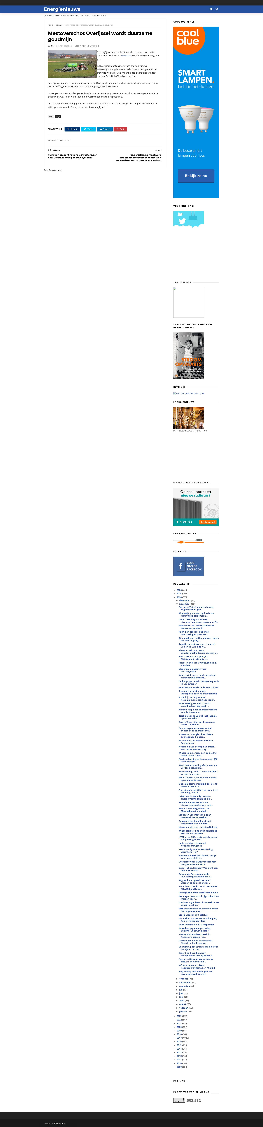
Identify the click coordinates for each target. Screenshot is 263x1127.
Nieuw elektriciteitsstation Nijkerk (198, 827)
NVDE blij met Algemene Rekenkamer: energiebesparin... (197, 698)
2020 (179, 1027)
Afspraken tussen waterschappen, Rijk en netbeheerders (198, 919)
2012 (179, 1055)
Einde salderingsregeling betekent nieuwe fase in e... (198, 785)
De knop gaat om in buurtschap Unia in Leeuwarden (199, 682)
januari (183, 1011)
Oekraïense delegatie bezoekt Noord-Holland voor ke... (195, 942)
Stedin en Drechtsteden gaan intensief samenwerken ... (195, 816)
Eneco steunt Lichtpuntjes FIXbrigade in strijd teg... (193, 657)
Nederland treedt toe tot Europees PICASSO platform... (198, 887)
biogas (58, 25)
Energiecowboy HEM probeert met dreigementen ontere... (197, 863)
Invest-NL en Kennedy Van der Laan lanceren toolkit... (198, 869)
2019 (179, 1030)
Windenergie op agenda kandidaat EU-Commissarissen (198, 832)
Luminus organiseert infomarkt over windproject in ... (199, 903)
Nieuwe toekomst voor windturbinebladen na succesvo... (198, 651)
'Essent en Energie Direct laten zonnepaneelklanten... (196, 735)
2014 (179, 1048)
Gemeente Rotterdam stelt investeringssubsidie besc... (195, 875)
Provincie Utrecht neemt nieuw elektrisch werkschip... (196, 960)
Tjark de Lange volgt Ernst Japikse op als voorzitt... (198, 717)
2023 (179, 1016)
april (182, 1000)
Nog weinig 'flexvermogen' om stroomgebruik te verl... (195, 973)
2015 (179, 1045)
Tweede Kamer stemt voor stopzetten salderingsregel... (196, 803)
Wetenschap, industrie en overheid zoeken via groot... (198, 773)
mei (181, 996)
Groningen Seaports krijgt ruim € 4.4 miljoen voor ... (199, 897)
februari (184, 1007)
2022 (179, 1019)
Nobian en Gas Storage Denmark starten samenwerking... (197, 748)
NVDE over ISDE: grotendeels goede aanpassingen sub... (198, 838)
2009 (179, 1066)
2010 (179, 1063)
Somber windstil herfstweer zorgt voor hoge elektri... (197, 856)
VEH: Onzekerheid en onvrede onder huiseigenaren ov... (198, 910)
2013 (179, 1052)
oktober (184, 978)
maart (183, 1004)
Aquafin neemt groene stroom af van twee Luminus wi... (197, 645)
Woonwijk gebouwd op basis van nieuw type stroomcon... (196, 614)
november (185, 603)
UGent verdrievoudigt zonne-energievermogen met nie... (195, 797)
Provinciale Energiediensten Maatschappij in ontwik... (194, 810)
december (185, 600)
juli (181, 989)
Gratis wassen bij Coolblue (193, 914)
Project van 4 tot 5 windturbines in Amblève (198, 664)
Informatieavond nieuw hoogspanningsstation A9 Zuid (197, 966)
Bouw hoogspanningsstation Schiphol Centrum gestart (194, 929)
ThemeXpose (59, 1123)
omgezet (126, 55)
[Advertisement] (196, 255)
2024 (179, 597)
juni (181, 993)
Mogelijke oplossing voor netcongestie (192, 670)
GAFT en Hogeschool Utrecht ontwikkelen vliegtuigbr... (194, 704)
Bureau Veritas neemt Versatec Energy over (196, 742)
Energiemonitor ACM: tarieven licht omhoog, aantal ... (198, 791)
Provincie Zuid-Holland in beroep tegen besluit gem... (196, 608)
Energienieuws (62, 9)
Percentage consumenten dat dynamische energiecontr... (195, 729)
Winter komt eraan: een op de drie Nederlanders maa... (198, 754)
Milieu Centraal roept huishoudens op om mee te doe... (198, 779)
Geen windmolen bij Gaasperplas (196, 924)
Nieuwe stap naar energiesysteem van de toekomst (198, 711)
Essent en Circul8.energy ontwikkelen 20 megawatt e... (196, 954)
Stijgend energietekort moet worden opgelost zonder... (195, 881)
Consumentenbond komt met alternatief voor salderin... (195, 822)
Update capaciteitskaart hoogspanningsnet (192, 844)
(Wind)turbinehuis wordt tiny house (198, 892)
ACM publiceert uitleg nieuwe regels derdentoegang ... (199, 639)
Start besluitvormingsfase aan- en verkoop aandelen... (198, 766)
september (185, 982)
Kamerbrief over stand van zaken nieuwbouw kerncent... (197, 676)
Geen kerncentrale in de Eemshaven (198, 687)
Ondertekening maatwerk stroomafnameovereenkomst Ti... (198, 620)
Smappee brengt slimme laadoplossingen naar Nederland (198, 692)
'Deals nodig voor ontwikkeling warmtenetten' (196, 850)
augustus (184, 986)
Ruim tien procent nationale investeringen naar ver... (194, 633)
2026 (179, 590)
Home (50, 25)
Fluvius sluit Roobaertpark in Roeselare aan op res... (194, 935)
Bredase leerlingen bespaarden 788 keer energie (198, 760)
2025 (179, 593)
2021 (179, 1023)
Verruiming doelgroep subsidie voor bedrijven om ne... (198, 948)
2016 (179, 1041)
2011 (179, 1059)
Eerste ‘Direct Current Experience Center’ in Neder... (197, 723)
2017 (179, 1037)
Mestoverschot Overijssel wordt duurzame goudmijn (196, 627)
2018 (179, 1034)
